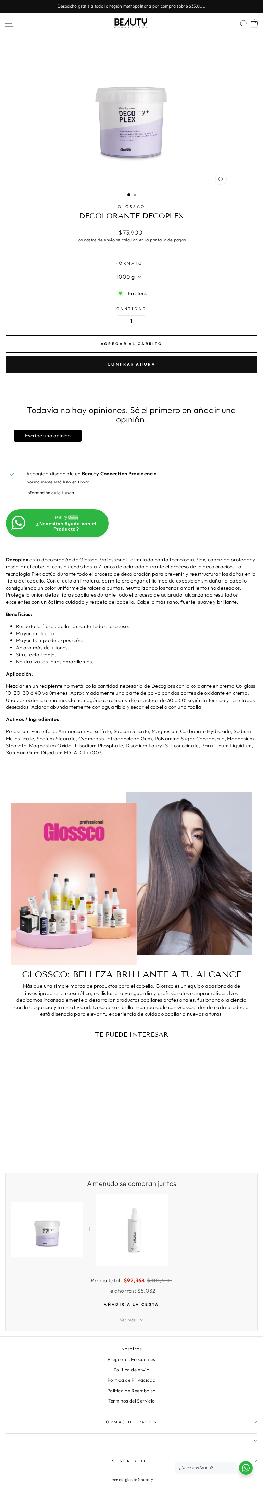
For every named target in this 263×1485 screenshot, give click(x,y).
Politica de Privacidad (131, 1380)
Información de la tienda (50, 492)
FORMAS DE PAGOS (130, 1421)
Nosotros (131, 1349)
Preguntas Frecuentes (131, 1359)
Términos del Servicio (131, 1401)
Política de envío (131, 1370)
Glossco (131, 206)
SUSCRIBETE (129, 1460)
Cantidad (131, 308)
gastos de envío (99, 239)
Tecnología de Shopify (131, 1479)
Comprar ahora (131, 364)
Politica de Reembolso (131, 1390)
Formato (129, 263)
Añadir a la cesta (131, 1304)
